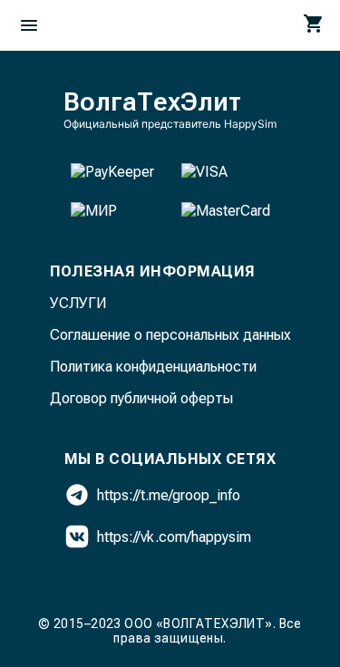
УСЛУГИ (78, 303)
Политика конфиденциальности (153, 366)
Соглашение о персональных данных (170, 334)
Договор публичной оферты (141, 398)
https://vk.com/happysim (174, 537)
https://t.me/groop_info (168, 495)
